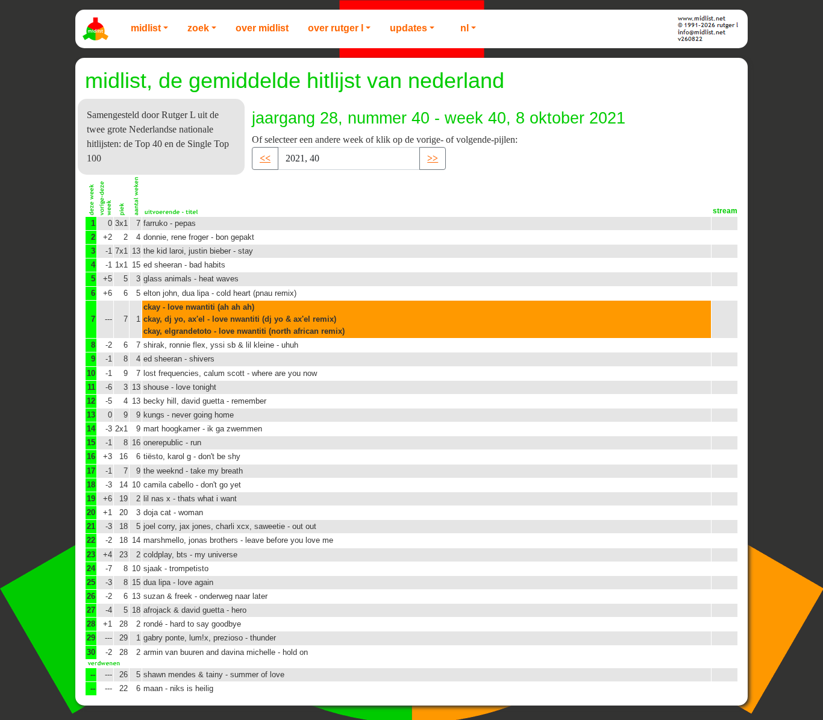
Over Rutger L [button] (335, 28)
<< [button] (265, 158)
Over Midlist (262, 28)
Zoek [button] (198, 28)
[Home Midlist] (97, 28)
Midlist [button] (146, 28)
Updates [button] (408, 28)
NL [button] (464, 28)
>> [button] (432, 158)
